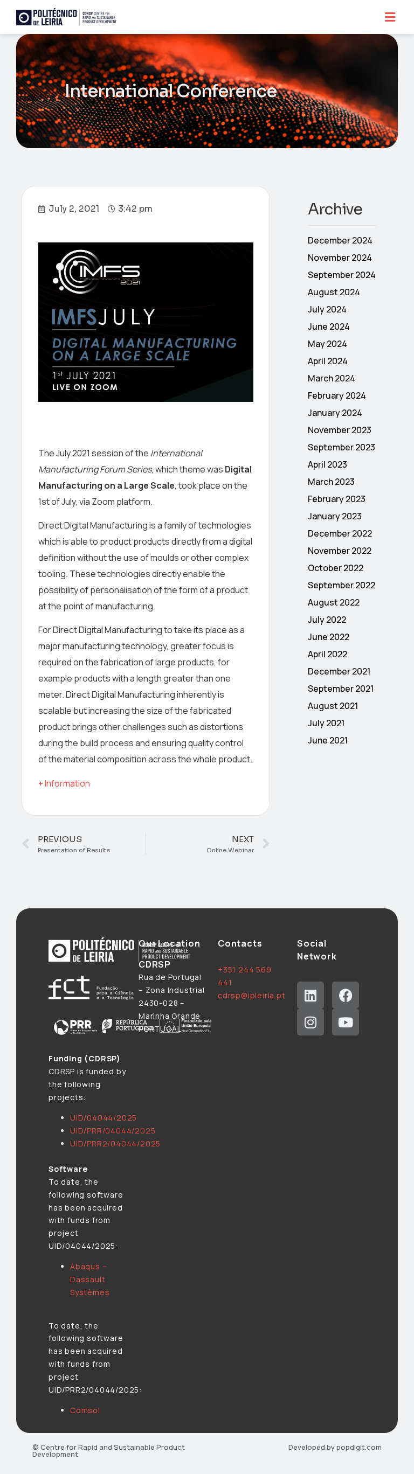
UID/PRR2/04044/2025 (115, 1143)
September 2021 (341, 688)
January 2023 (335, 516)
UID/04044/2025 (103, 1118)
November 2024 (340, 257)
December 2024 (340, 240)
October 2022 (335, 568)
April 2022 (327, 654)
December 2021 (339, 671)
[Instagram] (310, 1022)
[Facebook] (345, 995)
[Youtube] (345, 1022)
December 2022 (340, 533)
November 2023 (339, 430)
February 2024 (337, 395)
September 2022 (341, 585)
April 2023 (327, 464)
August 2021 (333, 706)
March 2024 (331, 378)
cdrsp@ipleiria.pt (252, 995)
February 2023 (336, 499)
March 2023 (331, 482)
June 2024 (329, 326)
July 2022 (327, 619)
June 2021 (328, 740)
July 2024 (327, 309)
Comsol (85, 1410)
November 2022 (339, 551)
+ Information (64, 783)
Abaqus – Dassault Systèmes (89, 1279)
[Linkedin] (310, 995)
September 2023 (341, 447)
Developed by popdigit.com (335, 1447)
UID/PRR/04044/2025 (112, 1130)
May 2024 (327, 344)
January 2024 (335, 413)
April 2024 (328, 361)
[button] (390, 17)
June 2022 (328, 637)
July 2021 (326, 723)
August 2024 (334, 292)
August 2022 (334, 602)
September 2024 (342, 275)
